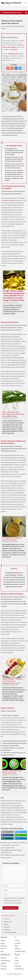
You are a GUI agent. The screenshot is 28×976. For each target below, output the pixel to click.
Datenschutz (17, 974)
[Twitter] (20, 68)
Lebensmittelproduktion (8, 848)
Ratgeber (19, 850)
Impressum (10, 974)
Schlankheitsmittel (6, 852)
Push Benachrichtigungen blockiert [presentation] (12, 12)
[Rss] (12, 68)
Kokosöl (3, 857)
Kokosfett (22, 855)
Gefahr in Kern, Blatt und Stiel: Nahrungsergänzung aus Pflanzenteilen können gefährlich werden (13, 414)
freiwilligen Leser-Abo (14, 54)
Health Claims (15, 855)
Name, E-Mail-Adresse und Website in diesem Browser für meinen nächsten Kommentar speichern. (14, 900)
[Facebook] (16, 68)
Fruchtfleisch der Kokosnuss (9, 200)
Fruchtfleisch (6, 855)
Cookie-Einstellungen (10, 932)
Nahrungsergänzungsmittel (8, 850)
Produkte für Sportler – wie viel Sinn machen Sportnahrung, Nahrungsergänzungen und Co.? (12, 681)
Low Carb (8, 857)
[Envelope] (8, 68)
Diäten (5, 843)
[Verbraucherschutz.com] (11, 3)
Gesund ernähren (12, 843)
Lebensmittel (15, 845)
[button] (7, 832)
